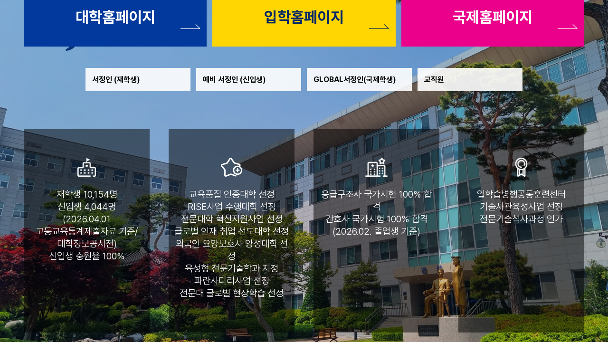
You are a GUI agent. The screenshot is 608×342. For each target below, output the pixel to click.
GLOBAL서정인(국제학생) (355, 79)
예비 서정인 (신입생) (234, 79)
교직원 (434, 79)
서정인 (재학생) (116, 79)
